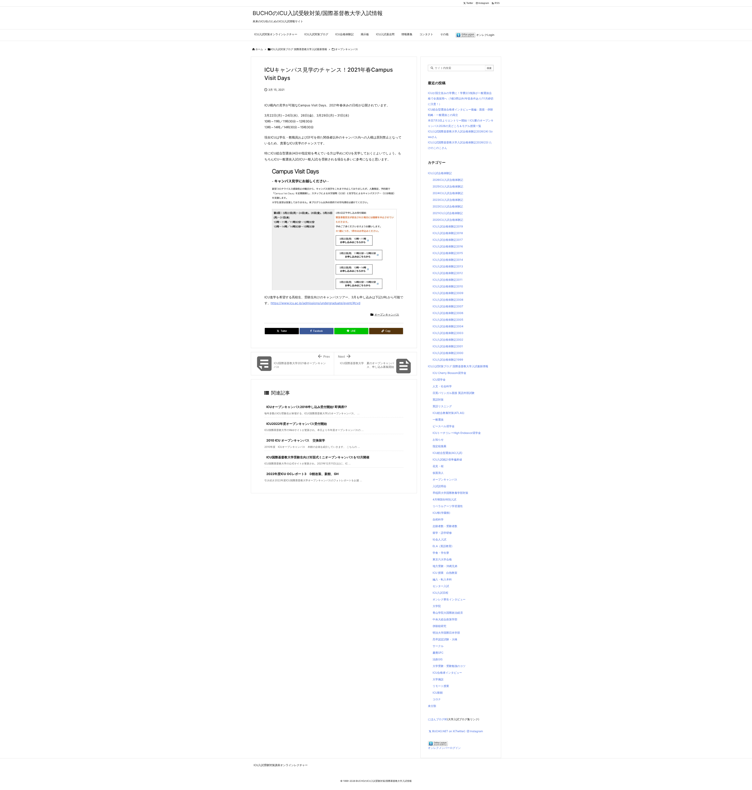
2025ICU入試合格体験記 (448, 186)
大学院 (437, 606)
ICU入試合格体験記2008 (448, 299)
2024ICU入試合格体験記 (448, 193)
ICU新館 (438, 692)
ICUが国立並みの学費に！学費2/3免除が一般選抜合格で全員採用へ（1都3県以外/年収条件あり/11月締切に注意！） (460, 98)
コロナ (437, 699)
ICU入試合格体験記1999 (448, 359)
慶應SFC (438, 652)
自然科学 (438, 519)
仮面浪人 (438, 472)
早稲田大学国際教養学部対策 (450, 492)
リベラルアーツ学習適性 (448, 506)
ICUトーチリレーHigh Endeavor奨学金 (457, 432)
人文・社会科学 (442, 386)
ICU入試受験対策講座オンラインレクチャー (281, 765)
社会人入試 (439, 539)
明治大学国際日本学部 (446, 632)
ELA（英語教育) (442, 546)
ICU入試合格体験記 (440, 173)
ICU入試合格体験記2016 (448, 246)
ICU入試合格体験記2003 (448, 333)
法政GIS (438, 659)
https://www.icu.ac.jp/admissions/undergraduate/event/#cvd (315, 303)
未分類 (432, 706)
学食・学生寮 (441, 552)
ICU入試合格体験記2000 (448, 353)
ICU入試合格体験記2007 (448, 306)
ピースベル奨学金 (444, 426)
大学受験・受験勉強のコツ (449, 666)
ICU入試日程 (440, 592)
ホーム (259, 49)
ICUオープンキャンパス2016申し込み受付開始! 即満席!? (306, 407)
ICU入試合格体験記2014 (448, 259)
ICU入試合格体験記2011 (448, 279)
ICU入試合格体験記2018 (448, 233)
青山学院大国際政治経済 (448, 612)
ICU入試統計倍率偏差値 (447, 459)
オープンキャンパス (346, 49)
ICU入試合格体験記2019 (448, 226)
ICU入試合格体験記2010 (448, 286)
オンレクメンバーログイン (444, 747)
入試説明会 (439, 486)
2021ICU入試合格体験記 (448, 213)
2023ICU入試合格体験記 (448, 199)
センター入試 (441, 586)
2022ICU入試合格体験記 (448, 206)
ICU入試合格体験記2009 (448, 293)
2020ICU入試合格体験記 (448, 219)
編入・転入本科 (442, 579)
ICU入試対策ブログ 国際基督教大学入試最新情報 (299, 49)
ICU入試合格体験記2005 (448, 319)
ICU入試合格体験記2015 (448, 253)
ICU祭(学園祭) (441, 512)
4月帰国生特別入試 (444, 499)
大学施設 (438, 679)
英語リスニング (442, 406)
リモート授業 (441, 686)
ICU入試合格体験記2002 (448, 339)
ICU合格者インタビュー (447, 672)
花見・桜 (438, 466)
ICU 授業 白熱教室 (445, 572)
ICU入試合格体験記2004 (448, 326)
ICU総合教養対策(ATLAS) (448, 412)
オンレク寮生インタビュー (449, 599)
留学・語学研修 (442, 532)
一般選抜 (438, 419)
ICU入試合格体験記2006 (448, 313)
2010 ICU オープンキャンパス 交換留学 (295, 440)
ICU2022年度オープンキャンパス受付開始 (296, 424)
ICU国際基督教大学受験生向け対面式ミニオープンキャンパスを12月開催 (317, 457)
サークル (438, 646)
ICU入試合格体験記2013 (448, 266)
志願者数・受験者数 (445, 526)
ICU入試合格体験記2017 (448, 239)
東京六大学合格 (442, 559)
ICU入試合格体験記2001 (448, 346)
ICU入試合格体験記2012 (448, 273)
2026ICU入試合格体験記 (448, 179)
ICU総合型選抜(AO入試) (447, 452)
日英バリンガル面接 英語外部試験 (454, 393)
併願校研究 (439, 626)
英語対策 (438, 399)
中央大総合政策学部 (445, 619)
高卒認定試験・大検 (445, 639)
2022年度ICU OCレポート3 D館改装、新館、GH (302, 474)
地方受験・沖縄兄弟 (445, 566)
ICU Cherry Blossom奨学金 (449, 373)
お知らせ (438, 439)
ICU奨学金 (439, 379)
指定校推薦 (439, 446)
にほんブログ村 (437, 719)
